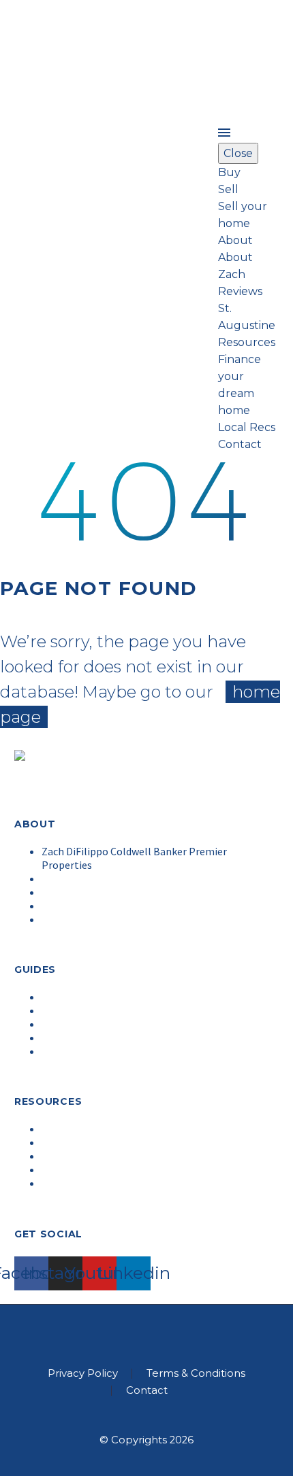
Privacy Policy (83, 1374)
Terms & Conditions (195, 1374)
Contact (147, 1391)
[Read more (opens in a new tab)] (146, 230)
